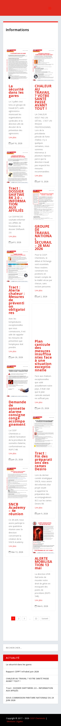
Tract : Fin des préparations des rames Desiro (43, 461)
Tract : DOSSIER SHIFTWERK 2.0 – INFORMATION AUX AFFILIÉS (17, 199)
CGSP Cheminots (37, 718)
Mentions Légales (15, 721)
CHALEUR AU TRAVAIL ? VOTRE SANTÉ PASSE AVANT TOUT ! (43, 97)
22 (36, 618)
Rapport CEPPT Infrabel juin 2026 (22, 671)
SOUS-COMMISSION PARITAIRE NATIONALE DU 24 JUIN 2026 (30, 699)
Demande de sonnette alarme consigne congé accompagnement (17, 413)
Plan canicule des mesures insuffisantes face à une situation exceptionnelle (43, 355)
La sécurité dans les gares (16, 90)
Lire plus (12, 137)
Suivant (45, 618)
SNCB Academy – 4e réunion (17, 509)
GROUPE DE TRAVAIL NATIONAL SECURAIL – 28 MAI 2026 (43, 237)
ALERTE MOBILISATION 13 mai (43, 563)
